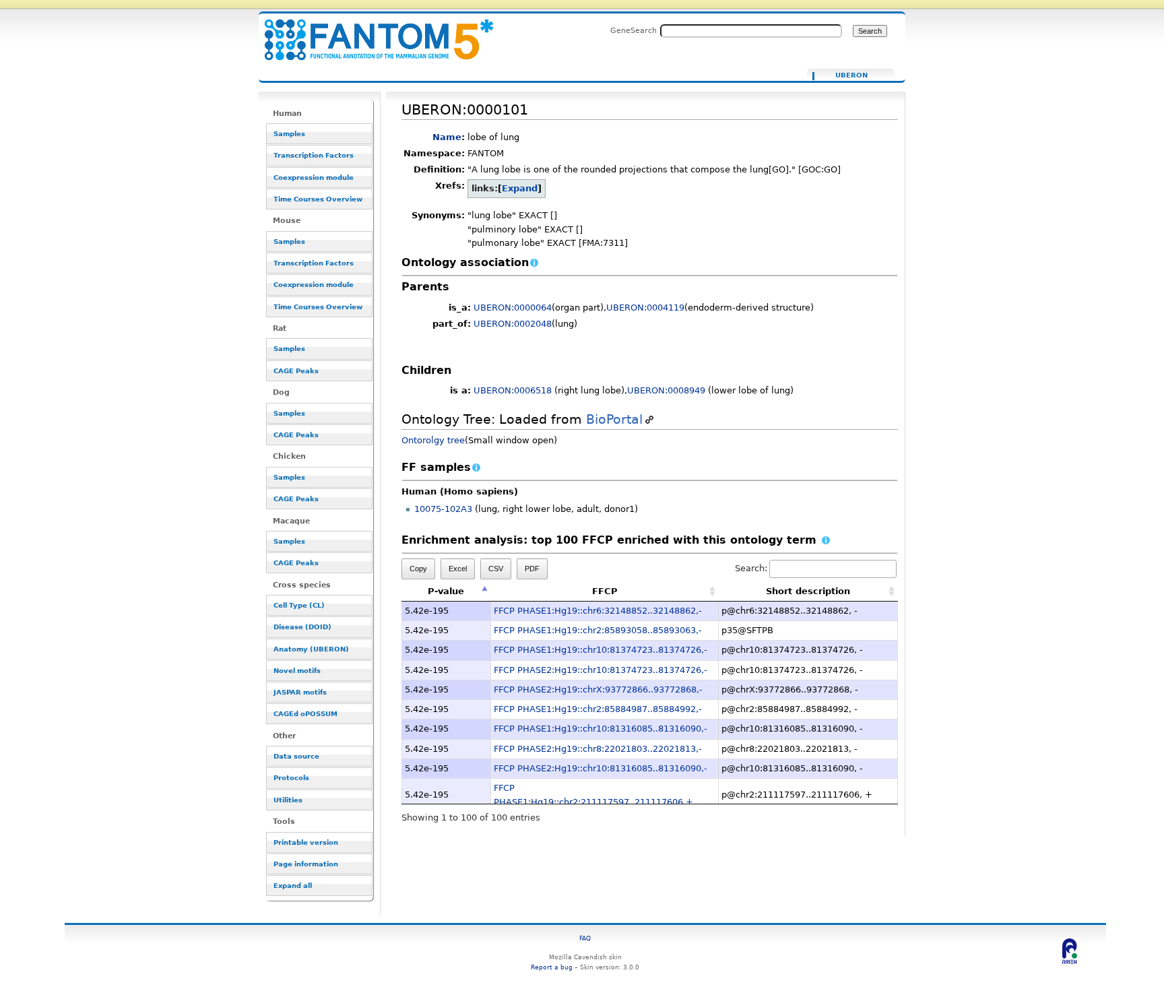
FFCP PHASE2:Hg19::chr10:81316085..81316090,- (600, 768)
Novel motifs (297, 670)
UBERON (851, 75)
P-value (446, 591)
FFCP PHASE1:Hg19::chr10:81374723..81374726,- (600, 650)
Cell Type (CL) (299, 605)
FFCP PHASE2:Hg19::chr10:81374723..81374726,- (600, 670)
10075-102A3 (443, 509)
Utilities (287, 800)
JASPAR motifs (300, 692)
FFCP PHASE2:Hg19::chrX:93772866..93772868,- (598, 689)
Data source (296, 756)
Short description (808, 591)
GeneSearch (633, 30)
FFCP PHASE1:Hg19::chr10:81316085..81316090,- (600, 729)
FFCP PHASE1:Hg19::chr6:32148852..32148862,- (598, 611)
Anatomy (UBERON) (311, 649)
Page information (305, 864)
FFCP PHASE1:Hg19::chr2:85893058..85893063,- (598, 630)
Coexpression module (313, 177)
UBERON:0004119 (645, 307)
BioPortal (614, 419)
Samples (289, 133)
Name (446, 137)
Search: (751, 568)
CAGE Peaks (296, 371)
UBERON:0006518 (513, 390)
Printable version (305, 842)
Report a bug (552, 967)
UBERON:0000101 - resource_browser (370, 32)
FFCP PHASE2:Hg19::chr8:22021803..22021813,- (598, 749)
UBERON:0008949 (666, 390)
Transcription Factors (313, 155)
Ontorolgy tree (433, 440)
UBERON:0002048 (513, 324)
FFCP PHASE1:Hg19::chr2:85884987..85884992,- (598, 709)
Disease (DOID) (302, 627)
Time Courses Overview (317, 199)
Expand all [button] (292, 885)
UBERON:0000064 (513, 307)
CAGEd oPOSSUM (305, 713)
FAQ (585, 938)
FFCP (605, 591)
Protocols (291, 777)
